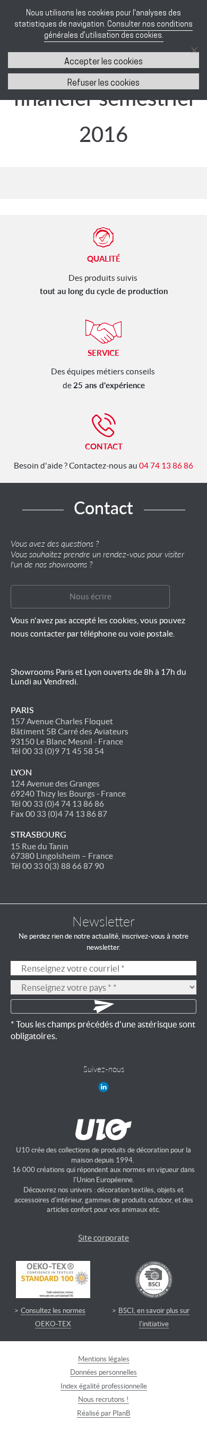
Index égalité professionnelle (104, 1386)
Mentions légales (104, 1359)
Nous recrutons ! (103, 1399)
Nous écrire (90, 596)
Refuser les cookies (103, 83)
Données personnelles (103, 1372)
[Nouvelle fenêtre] (103, 1087)
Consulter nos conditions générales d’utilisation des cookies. (118, 30)
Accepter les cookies (103, 62)
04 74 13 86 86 (166, 465)
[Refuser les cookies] (193, 50)
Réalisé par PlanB (104, 1413)
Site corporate (103, 1237)
